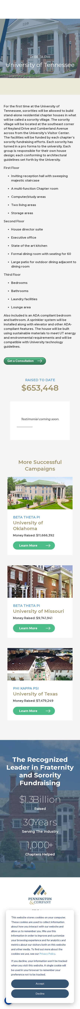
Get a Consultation (20, 360)
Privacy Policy (47, 953)
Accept (40, 983)
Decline (40, 993)
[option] (40, 48)
